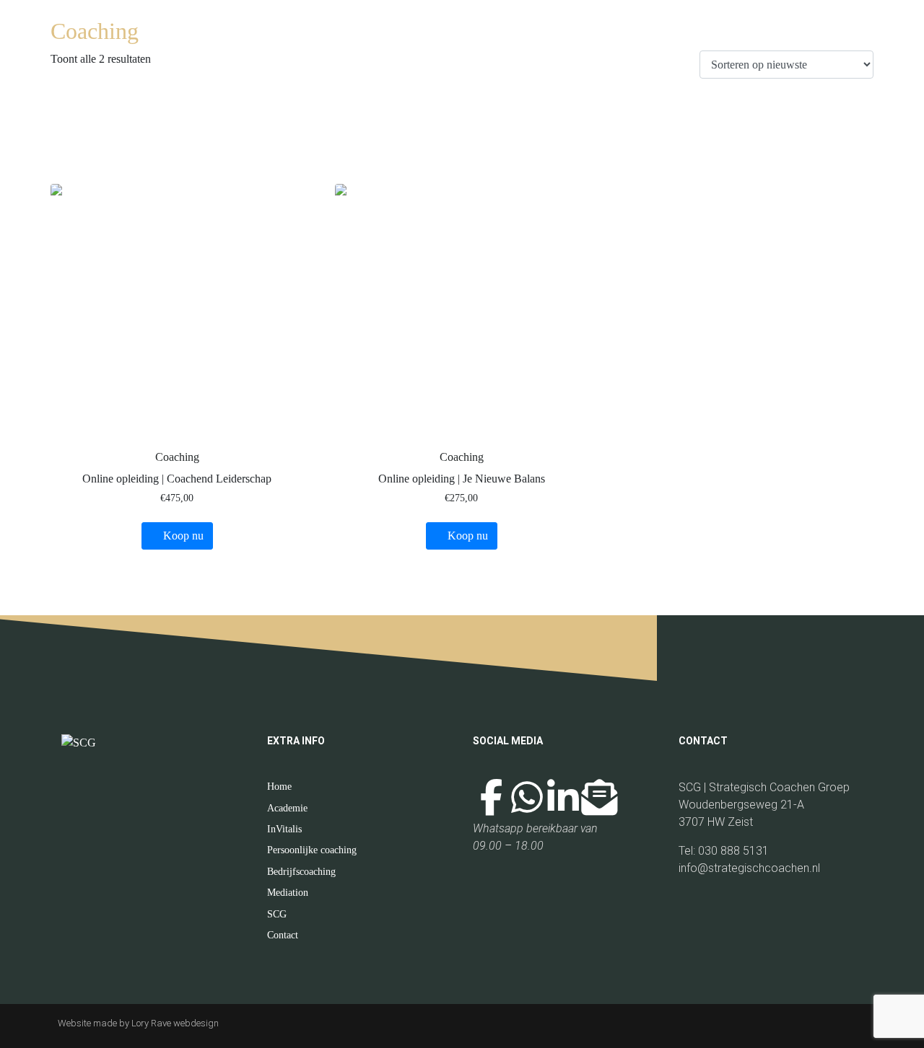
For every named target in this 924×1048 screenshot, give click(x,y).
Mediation (287, 892)
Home (279, 786)
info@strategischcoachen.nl (751, 868)
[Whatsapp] (527, 797)
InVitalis (284, 829)
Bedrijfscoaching (301, 871)
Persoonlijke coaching (312, 850)
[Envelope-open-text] (599, 797)
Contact (282, 935)
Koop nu (183, 535)
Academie (287, 808)
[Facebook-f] (491, 797)
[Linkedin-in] (563, 797)
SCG (277, 914)
